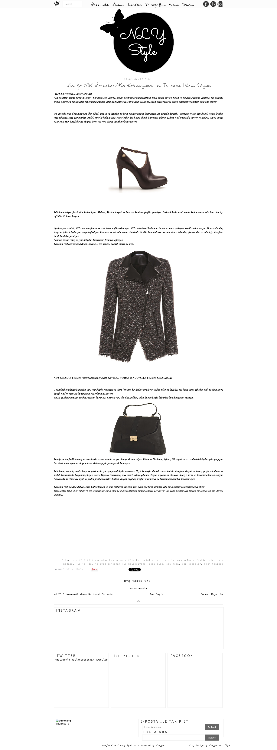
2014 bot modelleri (142, 560)
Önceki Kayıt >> (212, 594)
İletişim (188, 5)
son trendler (191, 564)
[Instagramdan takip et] (220, 5)
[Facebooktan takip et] (206, 5)
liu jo (81, 564)
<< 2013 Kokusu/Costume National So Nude (83, 594)
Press (173, 5)
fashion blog (205, 560)
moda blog (156, 564)
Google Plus (109, 745)
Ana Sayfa (156, 594)
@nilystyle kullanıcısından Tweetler (81, 659)
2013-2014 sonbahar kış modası (102, 560)
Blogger (160, 745)
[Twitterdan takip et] (213, 5)
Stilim (118, 5)
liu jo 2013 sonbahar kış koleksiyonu (117, 564)
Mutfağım (155, 5)
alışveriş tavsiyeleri (176, 560)
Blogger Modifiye (219, 745)
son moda (172, 564)
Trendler (134, 5)
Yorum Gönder (138, 588)
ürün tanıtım (213, 564)
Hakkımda (100, 5)
